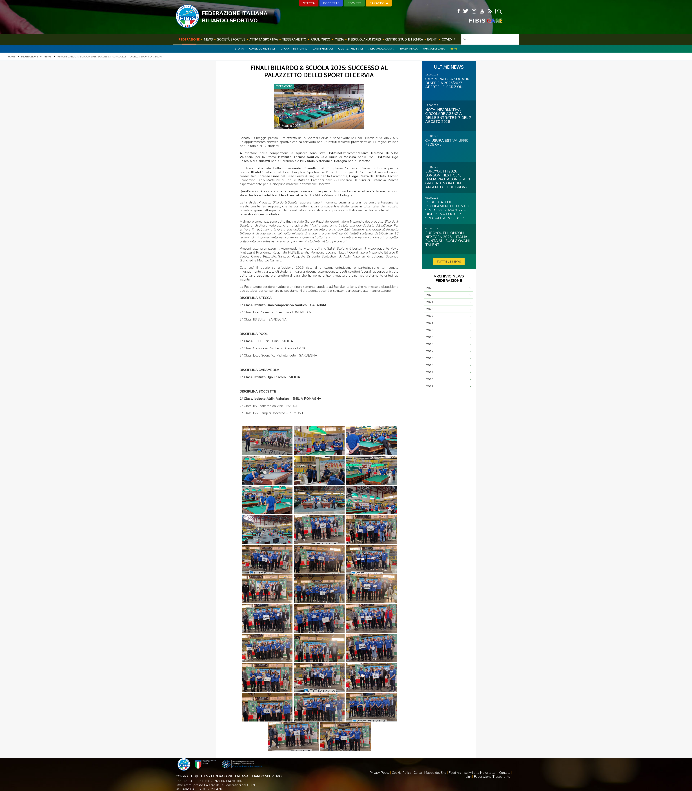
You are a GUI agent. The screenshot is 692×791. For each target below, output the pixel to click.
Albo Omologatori (381, 48)
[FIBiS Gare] (480, 20)
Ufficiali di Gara (434, 48)
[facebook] (458, 11)
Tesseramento (294, 39)
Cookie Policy (401, 773)
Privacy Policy (379, 773)
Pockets (354, 3)
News (208, 39)
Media (339, 39)
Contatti (504, 773)
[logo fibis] (187, 27)
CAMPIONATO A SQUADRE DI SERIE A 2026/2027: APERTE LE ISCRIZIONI (448, 83)
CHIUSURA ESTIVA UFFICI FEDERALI (447, 142)
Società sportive (231, 39)
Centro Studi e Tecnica (404, 39)
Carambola (379, 3)
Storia (239, 48)
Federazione (189, 39)
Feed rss (455, 773)
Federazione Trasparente (492, 777)
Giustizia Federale (350, 48)
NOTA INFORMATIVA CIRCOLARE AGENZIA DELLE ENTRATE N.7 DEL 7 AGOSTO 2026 (448, 115)
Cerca (418, 773)
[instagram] (474, 11)
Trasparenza (409, 48)
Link (468, 777)
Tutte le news (449, 262)
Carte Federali (323, 48)
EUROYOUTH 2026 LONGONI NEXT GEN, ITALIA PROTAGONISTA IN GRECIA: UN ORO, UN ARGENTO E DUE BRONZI (447, 179)
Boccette (331, 3)
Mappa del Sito (435, 773)
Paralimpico (320, 39)
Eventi (432, 39)
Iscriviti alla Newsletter (480, 773)
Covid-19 (448, 39)
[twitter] (465, 11)
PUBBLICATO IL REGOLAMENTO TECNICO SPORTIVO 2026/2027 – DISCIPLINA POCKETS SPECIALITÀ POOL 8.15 (447, 210)
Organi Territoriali (294, 48)
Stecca (309, 3)
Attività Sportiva (263, 39)
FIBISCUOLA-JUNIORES (364, 39)
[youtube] (481, 11)
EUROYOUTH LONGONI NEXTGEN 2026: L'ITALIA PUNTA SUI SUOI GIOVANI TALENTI (447, 238)
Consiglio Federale (262, 48)
